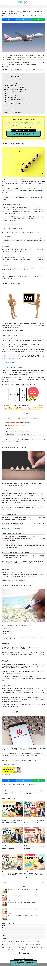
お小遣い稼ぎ (27, 943)
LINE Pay (4, 941)
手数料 (4, 949)
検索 (43, 882)
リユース (31, 947)
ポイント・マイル (9, 15)
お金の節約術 (5, 938)
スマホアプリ (21, 944)
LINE (41, 939)
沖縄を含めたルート (10, 106)
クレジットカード (14, 944)
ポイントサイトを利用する (11, 95)
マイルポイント (31, 946)
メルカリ (4, 947)
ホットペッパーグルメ (30, 944)
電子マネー (36, 949)
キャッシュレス (6, 944)
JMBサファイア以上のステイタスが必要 (14, 87)
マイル (15, 15)
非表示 (24, 74)
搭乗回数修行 (8, 101)
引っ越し (4, 935)
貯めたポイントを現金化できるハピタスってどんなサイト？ (17, 89)
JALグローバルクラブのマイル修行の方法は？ (14, 91)
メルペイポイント (17, 947)
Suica (17, 943)
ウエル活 (38, 943)
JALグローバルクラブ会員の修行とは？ (13, 76)
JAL (19, 15)
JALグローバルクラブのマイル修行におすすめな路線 (15, 103)
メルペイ (9, 947)
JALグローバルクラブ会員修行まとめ (12, 112)
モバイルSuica (24, 947)
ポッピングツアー (9, 110)
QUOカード (38, 941)
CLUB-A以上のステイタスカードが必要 (14, 85)
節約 (18, 949)
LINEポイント (19, 941)
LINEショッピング (12, 941)
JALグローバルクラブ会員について (13, 79)
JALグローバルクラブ (26, 15)
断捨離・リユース (5, 930)
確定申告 (13, 949)
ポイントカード (39, 944)
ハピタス (25, 217)
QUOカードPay (5, 943)
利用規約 (23, 958)
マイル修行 (34, 15)
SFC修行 (12, 943)
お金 (3, 933)
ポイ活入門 (5, 946)
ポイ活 (3, 824)
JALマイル (40, 15)
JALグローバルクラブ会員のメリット (14, 81)
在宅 (42, 947)
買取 (22, 949)
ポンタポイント (19, 946)
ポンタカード (11, 946)
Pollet (25, 941)
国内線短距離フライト (10, 108)
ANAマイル (12, 939)
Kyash (37, 939)
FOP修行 (8, 93)
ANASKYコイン (5, 939)
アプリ (33, 943)
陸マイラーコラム (28, 949)
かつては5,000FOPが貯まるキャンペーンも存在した (17, 99)
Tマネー (21, 943)
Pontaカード (31, 941)
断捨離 (9, 949)
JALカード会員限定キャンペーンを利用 (14, 97)
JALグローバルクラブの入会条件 (11, 83)
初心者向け (37, 947)
